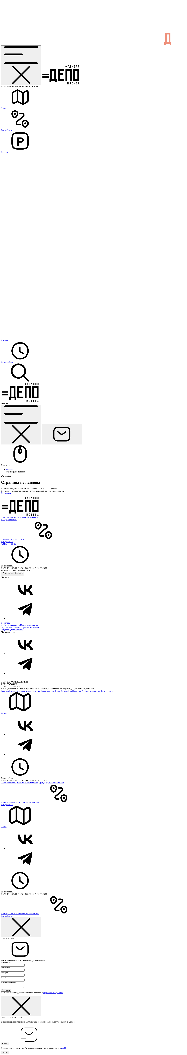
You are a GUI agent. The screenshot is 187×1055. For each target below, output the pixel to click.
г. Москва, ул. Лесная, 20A (12, 539)
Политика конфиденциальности (10, 624)
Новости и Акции (80, 691)
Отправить (6, 990)
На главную (6, 493)
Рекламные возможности (27, 517)
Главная (9, 469)
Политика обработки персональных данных (19, 626)
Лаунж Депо (66, 691)
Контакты (12, 520)
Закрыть (5, 1044)
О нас (3, 517)
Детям (52, 691)
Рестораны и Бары (17, 691)
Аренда (4, 520)
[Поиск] (20, 381)
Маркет (29, 691)
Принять (5, 1053)
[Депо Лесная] (20, 401)
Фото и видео (107, 691)
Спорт (58, 691)
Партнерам (11, 517)
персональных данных (53, 993)
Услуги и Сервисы (41, 691)
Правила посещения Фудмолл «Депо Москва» (20, 628)
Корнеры (5, 691)
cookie (64, 1048)
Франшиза (50, 783)
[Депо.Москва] (25, 599)
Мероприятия (94, 691)
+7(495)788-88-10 (8, 544)
